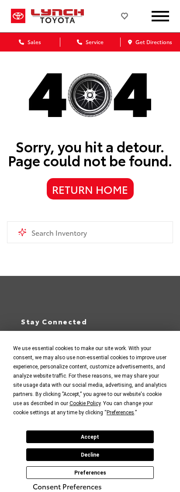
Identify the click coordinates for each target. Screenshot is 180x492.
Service (94, 41)
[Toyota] (18, 16)
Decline (90, 455)
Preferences (90, 473)
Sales (33, 41)
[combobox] (90, 232)
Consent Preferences (67, 486)
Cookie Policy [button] (84, 403)
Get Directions (153, 41)
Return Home (90, 189)
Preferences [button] (120, 412)
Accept (90, 437)
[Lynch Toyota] (64, 16)
